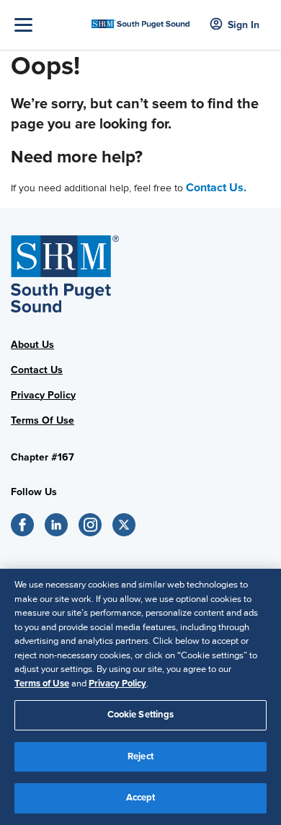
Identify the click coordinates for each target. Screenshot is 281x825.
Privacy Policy (43, 395)
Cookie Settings (140, 714)
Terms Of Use (42, 420)
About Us (32, 345)
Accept (141, 797)
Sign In (243, 25)
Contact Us (37, 370)
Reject (140, 756)
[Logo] (141, 20)
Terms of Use (41, 683)
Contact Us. (216, 187)
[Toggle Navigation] (49, 25)
